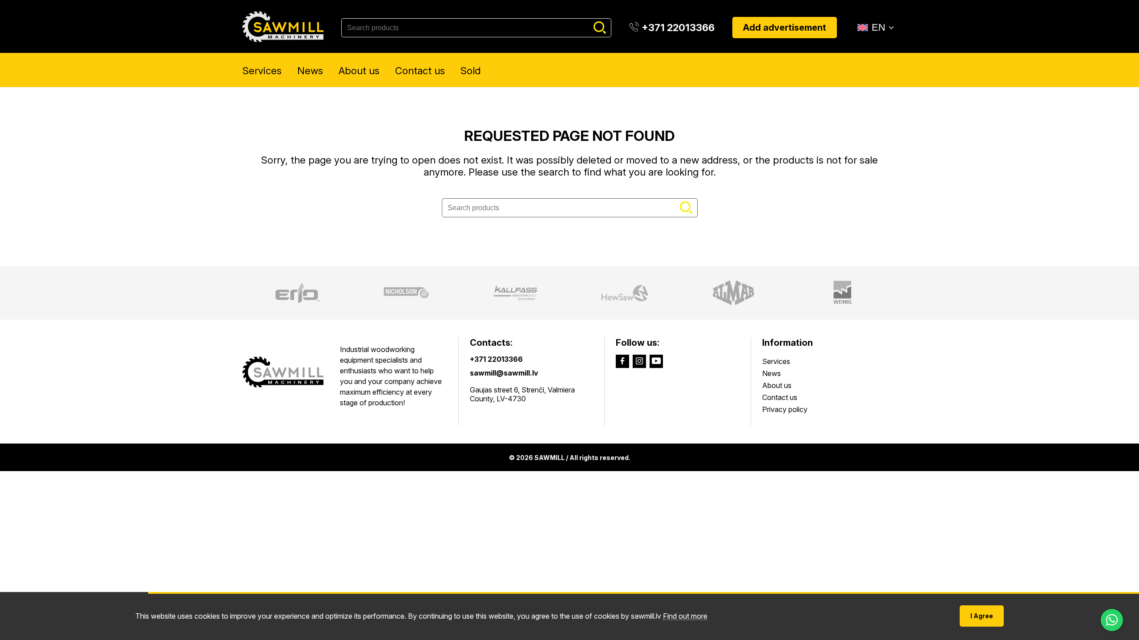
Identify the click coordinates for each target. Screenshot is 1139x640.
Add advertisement (784, 27)
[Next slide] (904, 293)
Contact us (420, 70)
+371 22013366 (496, 359)
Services (262, 70)
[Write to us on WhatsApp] (1112, 620)
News (310, 70)
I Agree (981, 616)
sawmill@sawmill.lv (504, 372)
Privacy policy (785, 409)
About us (359, 70)
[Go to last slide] (234, 293)
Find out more (685, 616)
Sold (470, 70)
